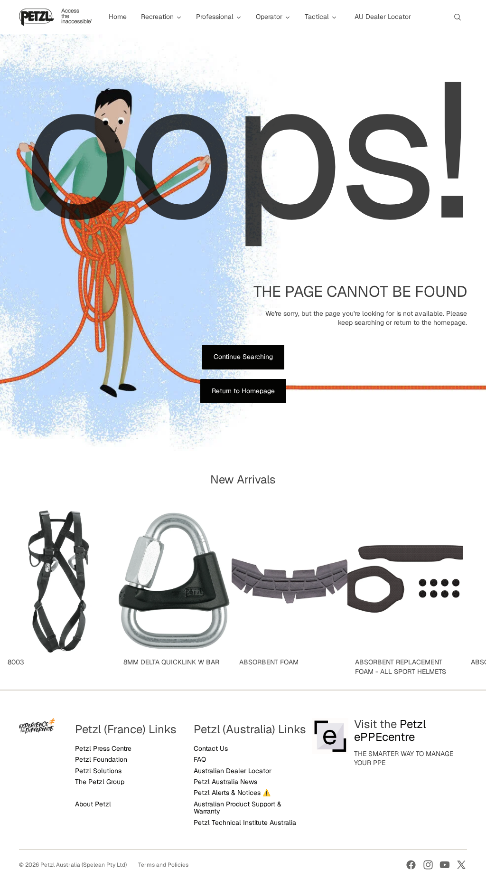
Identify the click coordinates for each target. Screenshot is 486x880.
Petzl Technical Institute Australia (245, 822)
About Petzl (93, 804)
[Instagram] (428, 865)
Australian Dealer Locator (232, 770)
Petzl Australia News (225, 781)
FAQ (200, 759)
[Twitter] (461, 865)
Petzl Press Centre (103, 748)
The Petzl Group (99, 781)
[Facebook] (411, 865)
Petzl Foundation (101, 759)
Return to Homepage (243, 391)
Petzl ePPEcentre (390, 730)
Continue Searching (243, 356)
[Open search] (457, 17)
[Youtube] (444, 865)
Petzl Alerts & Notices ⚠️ (232, 792)
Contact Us (211, 748)
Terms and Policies (163, 865)
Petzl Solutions (98, 770)
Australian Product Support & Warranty (237, 807)
